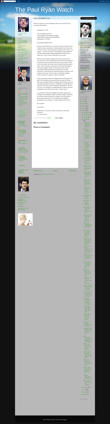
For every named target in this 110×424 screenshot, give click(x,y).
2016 (83, 99)
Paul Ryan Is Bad (22, 52)
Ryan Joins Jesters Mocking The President (87, 324)
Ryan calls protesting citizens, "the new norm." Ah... (87, 362)
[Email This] (55, 118)
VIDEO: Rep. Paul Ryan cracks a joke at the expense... (87, 346)
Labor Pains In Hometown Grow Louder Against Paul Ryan (87, 354)
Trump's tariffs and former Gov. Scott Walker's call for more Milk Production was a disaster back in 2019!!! (23, 101)
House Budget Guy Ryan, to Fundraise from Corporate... (87, 160)
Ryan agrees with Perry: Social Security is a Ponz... (87, 190)
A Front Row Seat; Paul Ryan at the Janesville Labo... (87, 309)
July (85, 389)
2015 (83, 101)
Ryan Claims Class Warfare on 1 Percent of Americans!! (87, 249)
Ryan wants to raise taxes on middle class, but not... (87, 264)
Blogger (65, 419)
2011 (83, 110)
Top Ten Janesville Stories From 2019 (23, 151)
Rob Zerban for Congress (22, 55)
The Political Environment (22, 131)
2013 (83, 106)
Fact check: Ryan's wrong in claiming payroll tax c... (87, 256)
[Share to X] (59, 118)
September (87, 119)
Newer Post (38, 171)
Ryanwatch (21, 206)
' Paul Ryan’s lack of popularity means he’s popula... (87, 144)
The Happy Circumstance (22, 157)
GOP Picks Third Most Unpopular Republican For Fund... (87, 152)
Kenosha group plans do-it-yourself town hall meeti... (87, 294)
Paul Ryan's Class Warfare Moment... (86, 202)
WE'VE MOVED (22, 143)
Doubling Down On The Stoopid (87, 197)
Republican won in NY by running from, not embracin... (87, 280)
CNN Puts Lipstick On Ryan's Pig (87, 130)
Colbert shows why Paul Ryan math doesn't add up (87, 182)
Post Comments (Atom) (47, 174)
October (86, 117)
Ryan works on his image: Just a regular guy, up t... (87, 209)
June (85, 392)
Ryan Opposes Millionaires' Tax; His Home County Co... (87, 217)
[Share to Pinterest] (62, 118)
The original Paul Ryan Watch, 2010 (23, 62)
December (87, 112)
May (85, 394)
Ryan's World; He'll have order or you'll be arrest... (87, 316)
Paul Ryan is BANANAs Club (22, 200)
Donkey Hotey (23, 33)
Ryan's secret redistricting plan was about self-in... (87, 370)
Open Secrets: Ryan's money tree (23, 50)
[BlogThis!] (57, 118)
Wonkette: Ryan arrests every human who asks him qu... (87, 331)
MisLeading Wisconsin (21, 122)
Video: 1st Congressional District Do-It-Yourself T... (87, 225)
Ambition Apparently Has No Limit (87, 377)
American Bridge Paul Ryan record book (23, 42)
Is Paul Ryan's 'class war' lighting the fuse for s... (87, 124)
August (86, 387)
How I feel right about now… (22, 116)
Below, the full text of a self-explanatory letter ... (87, 167)
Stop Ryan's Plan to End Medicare (23, 209)
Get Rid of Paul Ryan (23, 197)
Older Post (72, 171)
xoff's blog (21, 165)
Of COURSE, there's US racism (22, 124)
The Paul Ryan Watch (44, 9)
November (87, 114)
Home (55, 171)
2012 (83, 108)
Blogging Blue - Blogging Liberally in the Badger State (23, 112)
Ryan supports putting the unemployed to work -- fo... (87, 174)
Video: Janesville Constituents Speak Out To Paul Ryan (87, 339)
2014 (83, 103)
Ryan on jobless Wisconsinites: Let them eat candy (87, 287)
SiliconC (23, 82)
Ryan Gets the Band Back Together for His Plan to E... (87, 137)
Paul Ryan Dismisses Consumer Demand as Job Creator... (87, 301)
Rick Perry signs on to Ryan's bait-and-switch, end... (87, 272)
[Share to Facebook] (60, 118)
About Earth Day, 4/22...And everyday (22, 134)
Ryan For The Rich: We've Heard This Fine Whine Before (87, 241)
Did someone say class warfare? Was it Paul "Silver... (87, 233)
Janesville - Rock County (22, 148)
